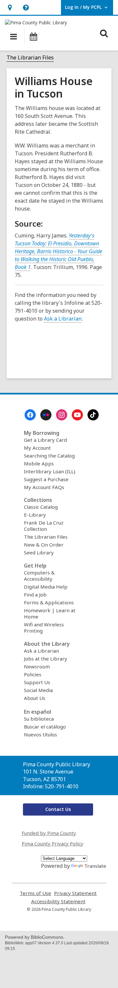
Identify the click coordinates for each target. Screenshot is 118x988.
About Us (34, 698)
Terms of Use (35, 893)
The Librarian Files (30, 57)
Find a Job (35, 594)
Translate (95, 866)
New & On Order (44, 544)
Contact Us (58, 809)
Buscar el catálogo (45, 726)
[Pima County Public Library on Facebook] (30, 414)
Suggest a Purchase (46, 479)
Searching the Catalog (49, 455)
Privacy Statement (75, 893)
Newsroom (37, 666)
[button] (9, 7)
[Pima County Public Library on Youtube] (77, 414)
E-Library (35, 514)
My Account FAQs (44, 487)
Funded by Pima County (49, 833)
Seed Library (39, 552)
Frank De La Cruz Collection (44, 525)
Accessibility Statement (58, 901)
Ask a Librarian (63, 318)
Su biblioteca (39, 718)
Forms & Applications (49, 602)
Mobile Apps (39, 463)
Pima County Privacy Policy (52, 843)
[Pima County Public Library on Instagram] (61, 414)
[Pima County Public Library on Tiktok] (93, 414)
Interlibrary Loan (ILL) (49, 471)
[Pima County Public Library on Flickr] (45, 414)
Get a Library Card (45, 440)
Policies (32, 674)
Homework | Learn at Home (49, 613)
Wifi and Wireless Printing (44, 627)
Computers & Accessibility (39, 575)
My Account (37, 447)
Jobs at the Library (45, 658)
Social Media (38, 690)
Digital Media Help (46, 586)
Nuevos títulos (40, 734)
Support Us (37, 682)
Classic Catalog (41, 507)
